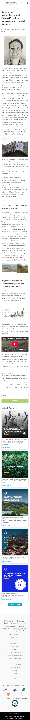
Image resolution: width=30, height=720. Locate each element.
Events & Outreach (15, 658)
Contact (15, 673)
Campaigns (15, 649)
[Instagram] (12, 637)
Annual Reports (15, 679)
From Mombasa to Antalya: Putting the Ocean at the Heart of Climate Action (14, 480)
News (15, 676)
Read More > (6, 447)
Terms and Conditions (18, 716)
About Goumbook (15, 667)
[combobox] (15, 395)
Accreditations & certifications (15, 685)
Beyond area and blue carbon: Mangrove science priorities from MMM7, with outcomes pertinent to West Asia (14, 519)
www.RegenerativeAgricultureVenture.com (15, 366)
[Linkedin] (14, 637)
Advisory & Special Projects (15, 655)
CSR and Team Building (15, 652)
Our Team (15, 670)
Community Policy (12, 718)
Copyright (20, 718)
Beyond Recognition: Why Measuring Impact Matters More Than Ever (13, 595)
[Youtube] (16, 637)
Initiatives (15, 646)
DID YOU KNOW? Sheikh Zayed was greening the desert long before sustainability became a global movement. (14, 442)
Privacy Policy (8, 716)
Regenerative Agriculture (12, 32)
